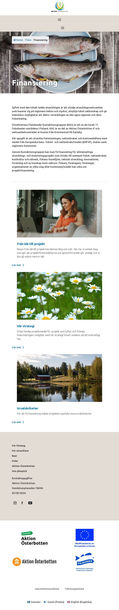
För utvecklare (20, 450)
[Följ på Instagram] (15, 503)
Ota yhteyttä (20, 471)
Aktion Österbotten (23, 466)
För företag (18, 445)
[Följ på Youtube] (30, 503)
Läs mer (16, 265)
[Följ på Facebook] (22, 503)
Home (19, 40)
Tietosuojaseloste (74, 588)
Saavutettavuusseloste (47, 588)
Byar (14, 455)
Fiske (15, 461)
